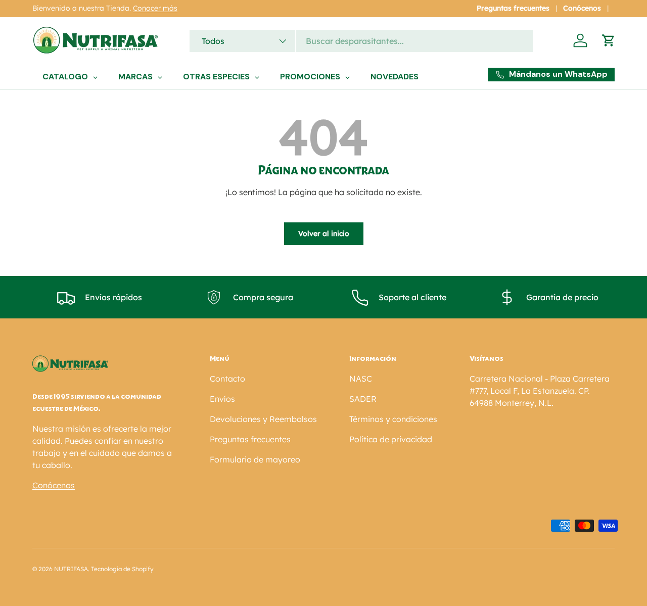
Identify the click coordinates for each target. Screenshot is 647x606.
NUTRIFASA (71, 569)
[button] (608, 40)
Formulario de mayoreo (255, 459)
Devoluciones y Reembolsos (263, 419)
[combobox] (361, 41)
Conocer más (155, 8)
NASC (360, 379)
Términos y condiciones (393, 419)
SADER (363, 399)
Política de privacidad (390, 439)
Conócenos (582, 8)
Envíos (222, 399)
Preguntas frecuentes (513, 8)
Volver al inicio (323, 233)
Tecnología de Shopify (122, 569)
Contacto (227, 379)
